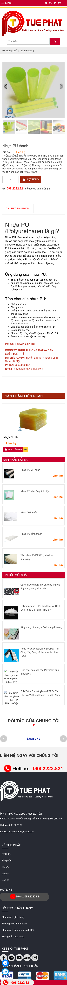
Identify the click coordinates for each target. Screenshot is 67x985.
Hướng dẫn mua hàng (13, 936)
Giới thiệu (6, 854)
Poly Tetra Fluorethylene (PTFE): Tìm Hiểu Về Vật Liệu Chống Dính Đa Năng (40, 693)
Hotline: (37, 768)
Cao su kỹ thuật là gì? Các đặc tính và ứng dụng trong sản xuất (40, 586)
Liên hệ (5, 879)
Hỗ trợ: (28, 896)
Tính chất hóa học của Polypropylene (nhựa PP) (39, 671)
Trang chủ (11, 50)
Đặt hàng (33, 179)
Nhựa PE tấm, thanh (31, 533)
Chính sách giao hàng (13, 917)
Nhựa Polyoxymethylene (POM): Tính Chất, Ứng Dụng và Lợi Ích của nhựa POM (39, 652)
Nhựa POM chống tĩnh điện (34, 491)
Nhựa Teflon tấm (29, 512)
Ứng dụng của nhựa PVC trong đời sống (41, 627)
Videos (5, 873)
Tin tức (5, 867)
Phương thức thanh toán (14, 923)
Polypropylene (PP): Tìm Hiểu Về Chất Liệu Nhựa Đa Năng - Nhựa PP (40, 607)
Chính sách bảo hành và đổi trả (18, 930)
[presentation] (6, 86)
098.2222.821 (52, 3)
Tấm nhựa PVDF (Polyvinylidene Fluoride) (37, 557)
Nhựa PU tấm (11, 437)
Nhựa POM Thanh (30, 469)
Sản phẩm (26, 50)
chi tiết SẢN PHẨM (17, 208)
